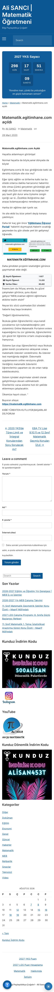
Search (47, 40)
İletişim (28, 976)
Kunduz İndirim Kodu (13, 940)
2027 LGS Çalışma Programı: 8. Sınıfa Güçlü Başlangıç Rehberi (26, 617)
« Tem (5, 933)
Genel (5, 834)
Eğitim (5, 823)
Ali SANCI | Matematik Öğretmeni (17, 14)
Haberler (7, 844)
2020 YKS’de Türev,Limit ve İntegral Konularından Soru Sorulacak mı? (14, 439)
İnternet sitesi (9, 532)
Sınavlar (6, 866)
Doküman (7, 817)
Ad (4, 507)
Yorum (6, 473)
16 (46, 909)
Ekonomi (7, 828)
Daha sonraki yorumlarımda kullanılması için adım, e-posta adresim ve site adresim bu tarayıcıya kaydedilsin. (26, 550)
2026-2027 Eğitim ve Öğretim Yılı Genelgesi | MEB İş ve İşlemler (27, 593)
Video (5, 877)
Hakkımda (36, 971)
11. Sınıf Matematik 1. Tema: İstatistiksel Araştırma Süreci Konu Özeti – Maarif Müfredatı (23, 628)
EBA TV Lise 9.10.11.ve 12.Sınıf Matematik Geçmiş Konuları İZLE (39, 437)
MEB (4, 855)
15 (39, 909)
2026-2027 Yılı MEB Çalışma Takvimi (22, 600)
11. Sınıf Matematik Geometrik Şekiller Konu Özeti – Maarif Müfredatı (25, 607)
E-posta (7, 520)
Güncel (6, 839)
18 (10, 914)
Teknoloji (7, 872)
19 (17, 914)
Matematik (15, 103)
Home (5, 103)
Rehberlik (7, 861)
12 (17, 909)
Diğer (5, 812)
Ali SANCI (11, 128)
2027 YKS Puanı (28, 958)
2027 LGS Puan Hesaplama (28, 964)
